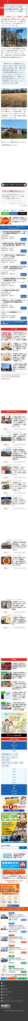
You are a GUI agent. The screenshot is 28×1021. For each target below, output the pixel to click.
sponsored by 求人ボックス (14, 228)
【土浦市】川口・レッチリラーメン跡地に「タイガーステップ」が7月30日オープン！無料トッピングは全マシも (19, 486)
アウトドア (4, 376)
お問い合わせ (5, 995)
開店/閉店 (20, 16)
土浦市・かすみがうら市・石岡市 (9, 762)
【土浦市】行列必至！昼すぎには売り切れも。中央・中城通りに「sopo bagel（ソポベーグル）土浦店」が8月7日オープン (19, 696)
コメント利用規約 (23, 205)
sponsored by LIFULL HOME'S (14, 909)
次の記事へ (22, 210)
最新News (9, 16)
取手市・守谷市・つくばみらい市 (9, 757)
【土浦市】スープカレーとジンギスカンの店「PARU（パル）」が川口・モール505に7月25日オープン (19, 471)
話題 (3, 378)
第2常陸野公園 (16, 376)
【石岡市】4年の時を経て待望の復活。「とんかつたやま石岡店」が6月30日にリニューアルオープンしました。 (19, 546)
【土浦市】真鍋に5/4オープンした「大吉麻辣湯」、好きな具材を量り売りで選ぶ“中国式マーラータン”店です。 (19, 561)
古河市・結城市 (5, 760)
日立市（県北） (5, 765)
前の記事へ (6, 210)
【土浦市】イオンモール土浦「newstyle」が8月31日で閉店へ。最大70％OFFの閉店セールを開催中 (19, 605)
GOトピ (2, 16)
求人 (14, 16)
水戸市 (21, 762)
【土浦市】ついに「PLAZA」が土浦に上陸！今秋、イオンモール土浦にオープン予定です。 (19, 502)
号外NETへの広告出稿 (7, 991)
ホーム (3, 982)
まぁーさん (7, 378)
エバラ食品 (9, 376)
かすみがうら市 (5, 48)
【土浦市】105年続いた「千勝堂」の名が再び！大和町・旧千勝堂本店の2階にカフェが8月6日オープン (19, 621)
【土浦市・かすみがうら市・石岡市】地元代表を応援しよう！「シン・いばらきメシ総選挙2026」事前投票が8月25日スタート (19, 685)
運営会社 (4, 985)
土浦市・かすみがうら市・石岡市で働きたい (13, 227)
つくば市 (16, 754)
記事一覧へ (14, 210)
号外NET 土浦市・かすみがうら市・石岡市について (13, 1001)
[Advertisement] (14, 396)
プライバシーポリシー (7, 998)
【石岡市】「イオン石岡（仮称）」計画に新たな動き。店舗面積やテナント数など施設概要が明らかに (19, 438)
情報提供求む (5, 988)
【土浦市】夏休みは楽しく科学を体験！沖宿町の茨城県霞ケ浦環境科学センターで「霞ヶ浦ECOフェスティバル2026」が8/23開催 (19, 706)
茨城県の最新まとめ (6, 754)
